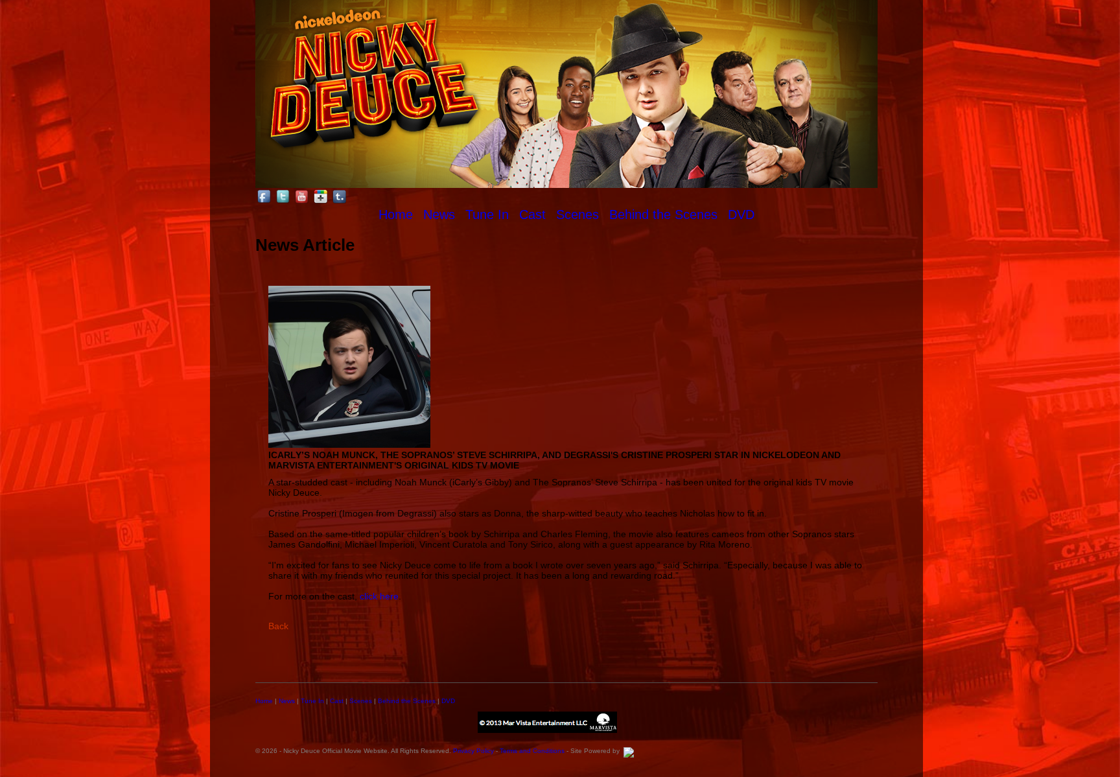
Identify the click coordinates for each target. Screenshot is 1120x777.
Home (396, 214)
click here (379, 596)
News (439, 214)
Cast (532, 214)
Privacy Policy (473, 750)
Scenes (577, 214)
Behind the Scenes (663, 214)
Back (278, 626)
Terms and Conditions (532, 750)
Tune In (487, 214)
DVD (741, 214)
